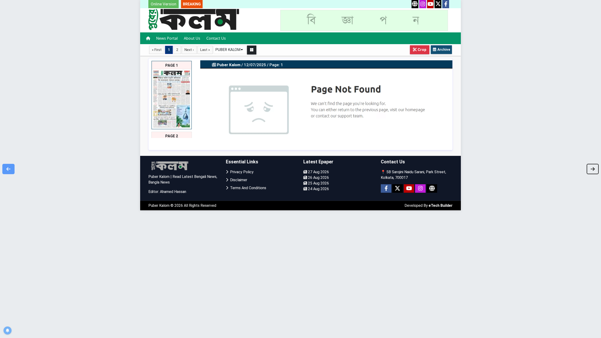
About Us (192, 38)
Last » (205, 50)
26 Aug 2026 (318, 177)
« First (157, 50)
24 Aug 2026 (318, 189)
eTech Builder (441, 205)
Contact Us (216, 38)
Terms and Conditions (247, 188)
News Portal (167, 38)
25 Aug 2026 (318, 183)
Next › (189, 50)
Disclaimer (237, 180)
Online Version (163, 4)
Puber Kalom (159, 205)
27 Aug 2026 (318, 172)
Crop (421, 49)
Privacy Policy (241, 172)
